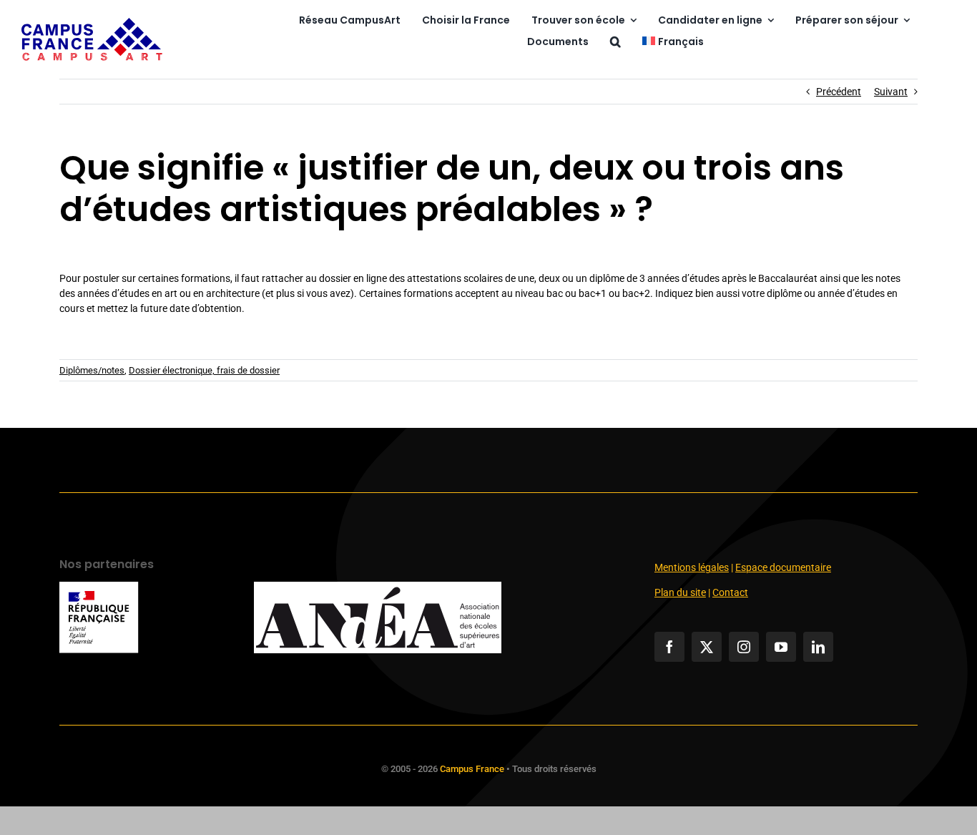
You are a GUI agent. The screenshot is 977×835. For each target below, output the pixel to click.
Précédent (838, 91)
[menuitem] (673, 42)
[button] (615, 42)
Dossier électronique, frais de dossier (204, 370)
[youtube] (781, 647)
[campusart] (92, 23)
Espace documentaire (783, 567)
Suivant (891, 91)
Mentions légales (691, 567)
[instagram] (744, 647)
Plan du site (680, 592)
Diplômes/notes (91, 370)
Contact (730, 592)
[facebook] (669, 647)
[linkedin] (818, 647)
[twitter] (707, 647)
